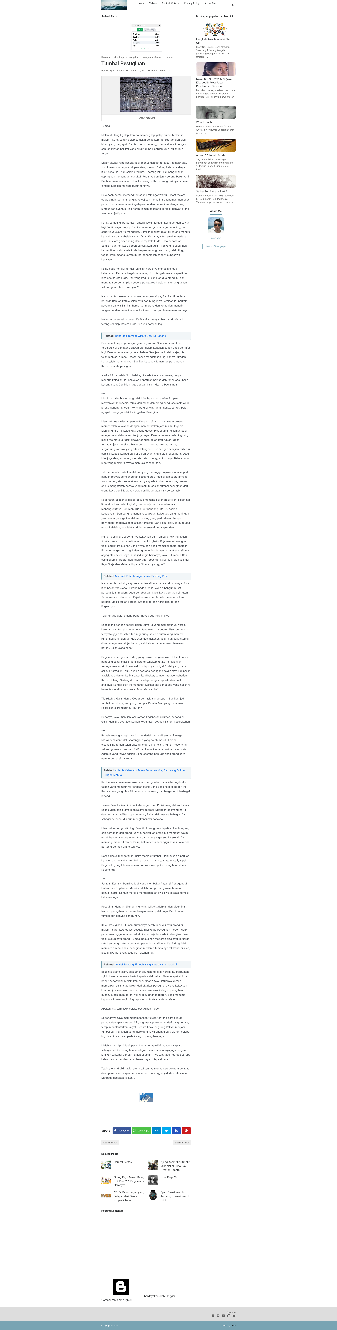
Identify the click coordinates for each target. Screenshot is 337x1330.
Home (141, 3)
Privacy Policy (192, 3)
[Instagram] (228, 1316)
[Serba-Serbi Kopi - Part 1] (216, 187)
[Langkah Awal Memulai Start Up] (216, 34)
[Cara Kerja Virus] (153, 1180)
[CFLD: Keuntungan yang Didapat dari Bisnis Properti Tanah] (106, 1195)
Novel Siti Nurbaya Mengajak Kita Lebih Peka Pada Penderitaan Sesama (214, 82)
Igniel (128, 1300)
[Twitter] (166, 1130)
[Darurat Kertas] (106, 1165)
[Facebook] (213, 1316)
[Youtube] (234, 1316)
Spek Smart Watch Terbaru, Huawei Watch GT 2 (175, 1196)
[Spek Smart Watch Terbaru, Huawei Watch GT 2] (153, 1195)
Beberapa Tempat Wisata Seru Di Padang (140, 335)
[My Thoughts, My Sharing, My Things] (114, 5)
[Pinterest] (186, 1130)
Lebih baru (110, 1142)
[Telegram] (156, 1130)
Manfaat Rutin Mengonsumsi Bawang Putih (141, 576)
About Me (210, 3)
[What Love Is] (216, 118)
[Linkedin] (176, 1130)
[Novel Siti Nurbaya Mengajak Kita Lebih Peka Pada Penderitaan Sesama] (216, 74)
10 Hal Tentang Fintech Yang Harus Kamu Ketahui (146, 964)
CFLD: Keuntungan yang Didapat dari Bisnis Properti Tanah (129, 1196)
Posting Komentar (160, 70)
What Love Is (204, 122)
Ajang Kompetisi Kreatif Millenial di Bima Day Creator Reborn (175, 1165)
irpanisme (216, 238)
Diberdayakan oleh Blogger (158, 1296)
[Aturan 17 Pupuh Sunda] (216, 150)
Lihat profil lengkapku (216, 246)
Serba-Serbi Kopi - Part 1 (211, 191)
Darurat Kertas (123, 1162)
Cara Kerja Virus (170, 1177)
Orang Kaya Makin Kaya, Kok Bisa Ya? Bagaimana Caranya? (129, 1181)
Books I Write (169, 3)
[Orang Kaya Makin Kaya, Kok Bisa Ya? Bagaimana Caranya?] (106, 1180)
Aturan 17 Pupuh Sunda (210, 155)
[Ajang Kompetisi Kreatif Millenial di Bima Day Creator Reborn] (153, 1165)
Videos (153, 3)
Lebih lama (182, 1142)
